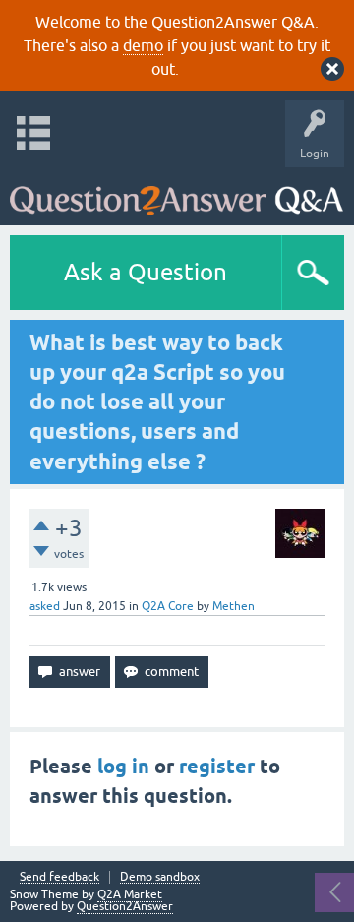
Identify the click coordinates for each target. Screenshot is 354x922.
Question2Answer (125, 906)
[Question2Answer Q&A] (176, 191)
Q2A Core (168, 606)
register (217, 766)
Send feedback (59, 877)
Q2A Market (129, 894)
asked (45, 606)
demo (143, 45)
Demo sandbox (160, 877)
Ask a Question (145, 272)
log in (123, 766)
